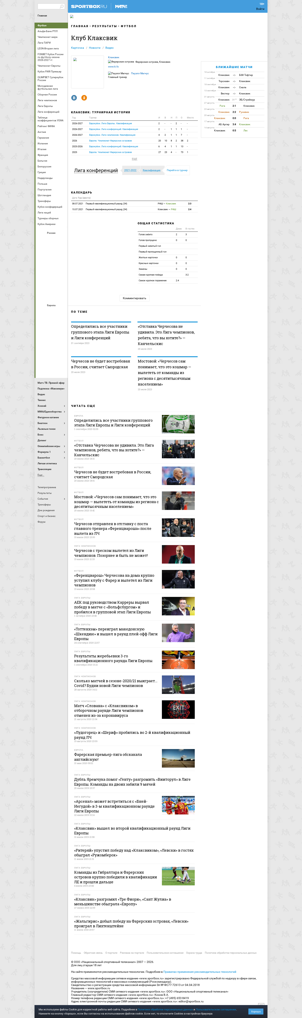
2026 (74, 140)
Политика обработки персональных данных (231, 953)
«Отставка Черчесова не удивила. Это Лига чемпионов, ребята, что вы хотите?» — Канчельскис (166, 335)
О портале (111, 953)
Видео (109, 47)
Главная (42, 15)
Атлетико (52, 312)
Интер (61, 323)
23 (166, 152)
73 (182, 152)
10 (166, 140)
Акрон (42, 240)
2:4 (189, 209)
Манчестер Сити (52, 334)
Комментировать (134, 298)
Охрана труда (194, 953)
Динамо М (52, 251)
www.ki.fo (113, 66)
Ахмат (52, 240)
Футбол (42, 25)
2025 (74, 152)
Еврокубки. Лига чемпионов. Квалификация (112, 135)
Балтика (61, 240)
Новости (94, 47)
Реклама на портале (132, 953)
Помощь (76, 953)
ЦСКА (52, 295)
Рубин (42, 284)
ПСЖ (61, 345)
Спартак (52, 284)
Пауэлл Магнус (140, 73)
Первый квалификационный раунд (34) (99, 203)
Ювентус (52, 368)
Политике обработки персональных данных (165, 1009)
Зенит (61, 251)
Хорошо (256, 1011)
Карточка (77, 47)
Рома (52, 357)
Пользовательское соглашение (165, 953)
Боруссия (52, 323)
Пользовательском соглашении (216, 1009)
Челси (61, 357)
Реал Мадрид (42, 357)
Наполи (52, 345)
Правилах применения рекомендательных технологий (199, 971)
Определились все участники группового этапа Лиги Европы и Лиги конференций (100, 332)
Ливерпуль (42, 334)
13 (182, 146)
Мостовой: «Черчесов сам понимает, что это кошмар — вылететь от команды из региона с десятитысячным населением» (164, 373)
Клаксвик (113, 57)
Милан (42, 345)
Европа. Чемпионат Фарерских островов (110, 140)
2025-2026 (77, 146)
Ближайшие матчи (234, 67)
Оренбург (42, 273)
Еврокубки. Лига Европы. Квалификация (110, 123)
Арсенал (42, 312)
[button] (97, 170)
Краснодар (42, 262)
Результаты (104, 26)
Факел (61, 284)
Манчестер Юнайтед (61, 334)
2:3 (189, 203)
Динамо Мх (42, 251)
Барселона (42, 323)
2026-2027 (77, 123)
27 (159, 152)
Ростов (52, 273)
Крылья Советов (52, 262)
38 (182, 140)
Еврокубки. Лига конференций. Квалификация (113, 129)
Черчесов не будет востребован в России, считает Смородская (100, 364)
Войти (260, 8)
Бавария (61, 312)
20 (159, 140)
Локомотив (61, 262)
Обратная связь (93, 953)
